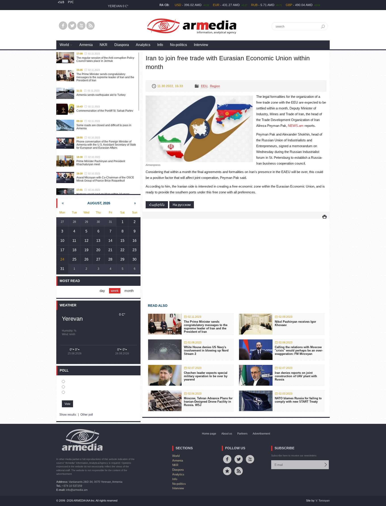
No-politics (178, 45)
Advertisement (261, 433)
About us (226, 433)
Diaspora (121, 45)
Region (215, 86)
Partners (242, 433)
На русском (182, 205)
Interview (201, 45)
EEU (204, 86)
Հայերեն (157, 205)
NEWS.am (296, 126)
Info (160, 45)
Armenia (86, 45)
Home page (209, 433)
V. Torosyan (323, 500)
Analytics (143, 45)
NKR (103, 45)
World (64, 45)
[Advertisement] (236, 254)
